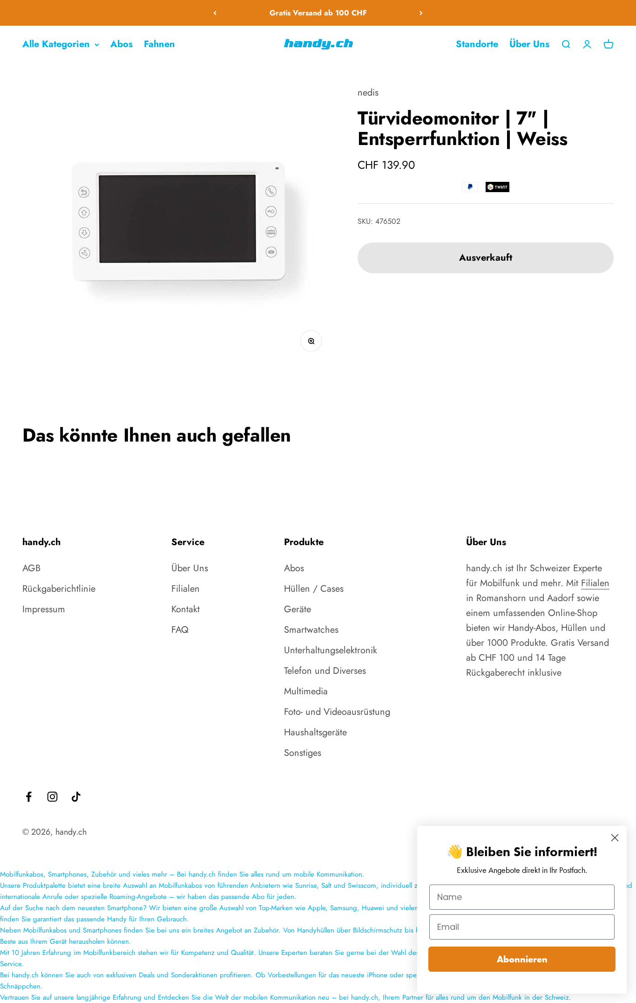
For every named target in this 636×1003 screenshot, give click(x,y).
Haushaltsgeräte (315, 732)
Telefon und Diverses (325, 671)
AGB (31, 568)
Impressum (43, 609)
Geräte (297, 609)
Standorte (477, 44)
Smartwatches (311, 629)
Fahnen (159, 44)
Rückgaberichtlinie (58, 588)
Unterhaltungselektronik (330, 650)
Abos (121, 44)
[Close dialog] (615, 838)
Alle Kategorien (56, 44)
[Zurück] (215, 13)
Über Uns (529, 44)
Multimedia (306, 691)
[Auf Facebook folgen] (28, 796)
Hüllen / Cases (314, 588)
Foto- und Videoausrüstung (337, 712)
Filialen (185, 588)
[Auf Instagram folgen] (52, 796)
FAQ (180, 629)
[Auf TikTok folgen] (76, 796)
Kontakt (185, 609)
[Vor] (421, 13)
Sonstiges (302, 753)
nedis (368, 92)
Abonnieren (522, 959)
